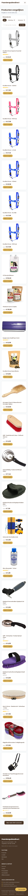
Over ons (4, 866)
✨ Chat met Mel (21, 889)
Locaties (3, 854)
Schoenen (21, 20)
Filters (22, 24)
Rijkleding (11, 20)
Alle (5, 20)
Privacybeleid (5, 870)
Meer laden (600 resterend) (14, 822)
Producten (4, 852)
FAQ (2, 859)
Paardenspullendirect (10, 2)
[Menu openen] (25, 2)
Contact (3, 868)
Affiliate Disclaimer (20, 894)
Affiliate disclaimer (6, 875)
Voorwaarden (5, 872)
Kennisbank (4, 857)
